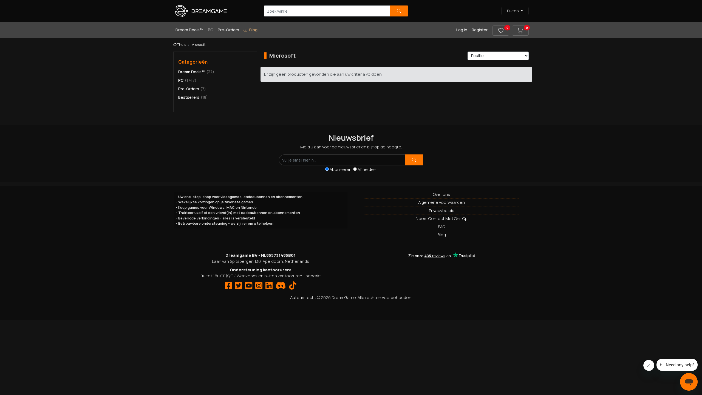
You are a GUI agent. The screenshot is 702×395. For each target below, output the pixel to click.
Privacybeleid (441, 210)
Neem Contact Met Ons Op (442, 218)
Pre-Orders (228, 30)
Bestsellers (193, 97)
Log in (461, 30)
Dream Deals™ (189, 30)
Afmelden (367, 169)
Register (480, 30)
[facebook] (228, 287)
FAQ (441, 227)
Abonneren (341, 169)
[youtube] (248, 287)
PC (210, 30)
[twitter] (238, 287)
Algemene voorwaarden (441, 202)
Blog (441, 235)
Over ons (441, 194)
